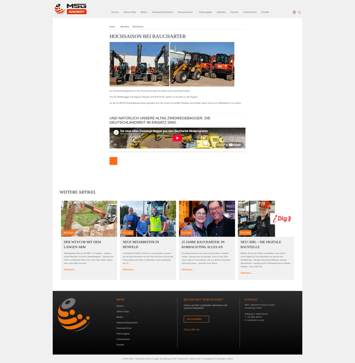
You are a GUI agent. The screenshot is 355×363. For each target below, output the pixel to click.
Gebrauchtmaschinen (162, 12)
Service (115, 12)
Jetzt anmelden (194, 319)
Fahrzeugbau (205, 12)
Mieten (144, 12)
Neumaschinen (185, 12)
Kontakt (265, 12)
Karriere (235, 12)
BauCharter (138, 27)
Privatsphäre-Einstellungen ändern (217, 359)
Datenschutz (195, 359)
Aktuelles (221, 12)
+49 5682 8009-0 (254, 317)
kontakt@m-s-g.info (255, 320)
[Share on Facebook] (122, 161)
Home (112, 27)
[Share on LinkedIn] (138, 161)
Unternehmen (250, 12)
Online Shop (130, 12)
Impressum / (183, 359)
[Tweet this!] (130, 161)
